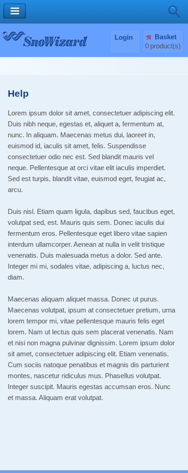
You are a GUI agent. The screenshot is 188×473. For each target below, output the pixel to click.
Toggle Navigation (14, 11)
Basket (166, 37)
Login (124, 37)
